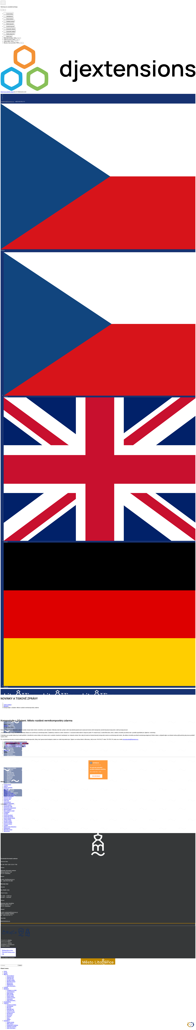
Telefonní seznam (11, 1026)
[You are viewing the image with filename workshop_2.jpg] (15, 746)
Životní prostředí (8, 815)
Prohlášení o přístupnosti (7, 944)
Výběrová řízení (11, 752)
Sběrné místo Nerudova (10, 826)
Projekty (6, 825)
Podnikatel (6, 812)
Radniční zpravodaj (9, 803)
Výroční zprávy (8, 805)
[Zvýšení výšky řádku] (17, 41)
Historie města (8, 797)
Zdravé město (7, 819)
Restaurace (10, 777)
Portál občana (7, 784)
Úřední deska (10, 751)
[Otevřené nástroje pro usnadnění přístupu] (3, 3)
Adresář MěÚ (10, 749)
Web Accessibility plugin (7, 92)
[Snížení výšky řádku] (15, 41)
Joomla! (9, 943)
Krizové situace (8, 824)
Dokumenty (10, 754)
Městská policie (8, 829)
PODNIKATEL (7, 759)
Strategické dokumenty (10, 808)
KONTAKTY (7, 1021)
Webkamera (10, 730)
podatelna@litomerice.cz (7, 101)
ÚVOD (5, 971)
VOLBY (5, 712)
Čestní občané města (9, 818)
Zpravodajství (10, 722)
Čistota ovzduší (8, 822)
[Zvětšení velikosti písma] (19, 40)
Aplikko (10, 940)
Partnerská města (8, 816)
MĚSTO (6, 718)
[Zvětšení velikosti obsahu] (20, 38)
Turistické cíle (10, 774)
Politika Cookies (5, 946)
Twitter (5, 752)
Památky (6, 813)
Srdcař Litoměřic (8, 787)
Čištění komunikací (9, 796)
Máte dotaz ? (10, 1023)
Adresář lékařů (7, 809)
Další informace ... (11, 755)
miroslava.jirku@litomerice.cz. (130, 739)
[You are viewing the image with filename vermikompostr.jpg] (15, 742)
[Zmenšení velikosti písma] (16, 40)
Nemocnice (7, 831)
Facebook (6, 750)
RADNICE (6, 989)
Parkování (6, 800)
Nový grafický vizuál (9, 811)
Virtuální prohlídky (11, 768)
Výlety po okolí (11, 775)
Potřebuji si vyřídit (8, 793)
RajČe (8, 941)
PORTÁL (6, 987)
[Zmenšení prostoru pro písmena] (20, 43)
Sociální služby (11, 726)
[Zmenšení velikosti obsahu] (18, 38)
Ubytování (9, 778)
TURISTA (6, 764)
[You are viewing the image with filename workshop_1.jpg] (15, 745)
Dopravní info (10, 723)
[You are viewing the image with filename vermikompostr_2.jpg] (16, 743)
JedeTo (6, 786)
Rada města (10, 748)
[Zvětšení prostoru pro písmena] (23, 43)
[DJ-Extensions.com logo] (98, 90)
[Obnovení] (2, 10)
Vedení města (10, 790)
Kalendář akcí (10, 772)
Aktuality (9, 771)
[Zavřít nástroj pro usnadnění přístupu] (5, 10)
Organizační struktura (12, 1025)
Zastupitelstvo (11, 992)
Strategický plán (8, 806)
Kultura (8, 782)
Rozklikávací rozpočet (10, 795)
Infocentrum (10, 769)
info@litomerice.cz (10, 879)
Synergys (6, 789)
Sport (8, 781)
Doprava (9, 780)
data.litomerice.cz (5, 921)
